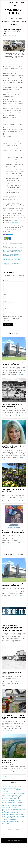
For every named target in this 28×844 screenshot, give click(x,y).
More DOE (4, 776)
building (11, 247)
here (12, 198)
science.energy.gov (16, 222)
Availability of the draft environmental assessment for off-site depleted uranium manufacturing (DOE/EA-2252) (13, 628)
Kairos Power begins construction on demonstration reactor (13, 363)
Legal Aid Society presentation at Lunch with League (13, 446)
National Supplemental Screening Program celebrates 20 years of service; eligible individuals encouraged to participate (12, 798)
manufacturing (10, 251)
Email (5, 301)
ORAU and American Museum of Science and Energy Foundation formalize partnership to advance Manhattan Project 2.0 (13, 811)
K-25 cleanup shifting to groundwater (10, 761)
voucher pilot (6, 264)
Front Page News (17, 243)
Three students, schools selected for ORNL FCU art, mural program (13, 531)
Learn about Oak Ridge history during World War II (12, 405)
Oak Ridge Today (14, 11)
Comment (6, 280)
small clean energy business (12, 262)
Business (11, 243)
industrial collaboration (14, 250)
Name (5, 294)
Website (5, 308)
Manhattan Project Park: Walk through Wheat (11, 673)
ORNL (21, 258)
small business (6, 259)
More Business (5, 549)
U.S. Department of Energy (16, 263)
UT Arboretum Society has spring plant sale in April (13, 490)
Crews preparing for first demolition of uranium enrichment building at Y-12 (14, 717)
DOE (7, 250)
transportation (6, 263)
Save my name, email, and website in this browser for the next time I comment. (12, 318)
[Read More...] (20, 374)
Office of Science (16, 258)
